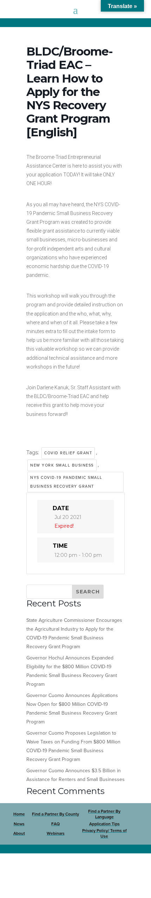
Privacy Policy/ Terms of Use (104, 833)
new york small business (62, 465)
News (19, 823)
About (19, 833)
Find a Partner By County (55, 814)
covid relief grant (68, 453)
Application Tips (104, 823)
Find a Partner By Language (104, 814)
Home (19, 814)
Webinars (56, 833)
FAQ (55, 823)
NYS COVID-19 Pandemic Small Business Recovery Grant (66, 482)
